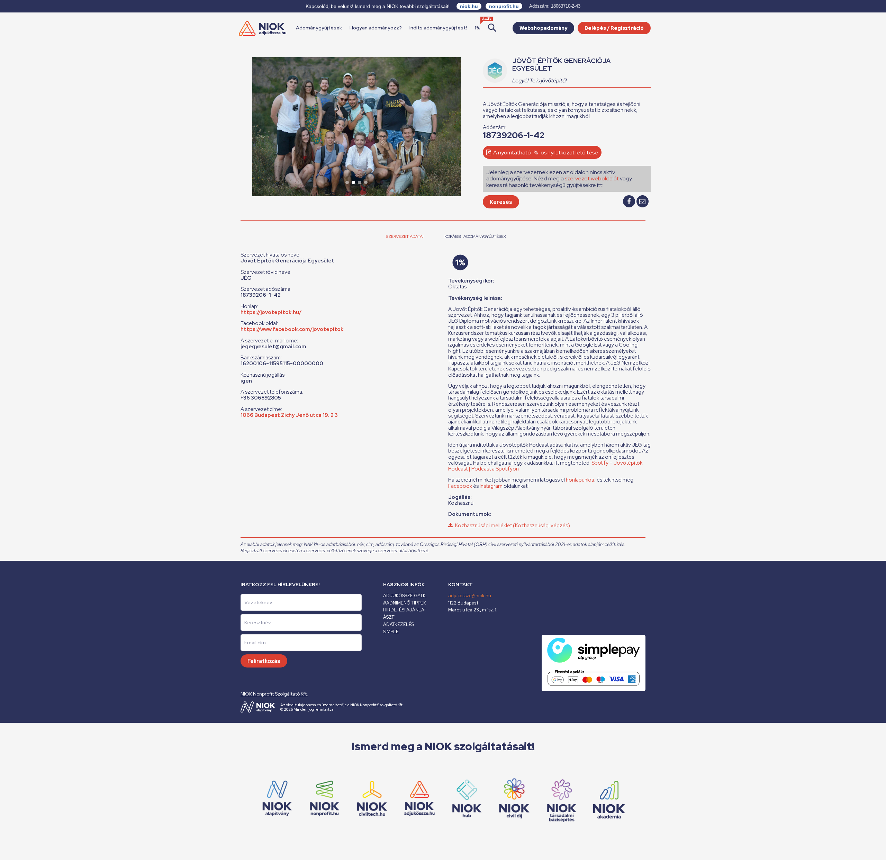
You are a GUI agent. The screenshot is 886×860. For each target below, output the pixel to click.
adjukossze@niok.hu (469, 596)
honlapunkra (580, 479)
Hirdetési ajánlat (404, 610)
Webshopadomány (543, 28)
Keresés (501, 202)
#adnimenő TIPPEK (404, 603)
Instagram (492, 486)
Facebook (460, 486)
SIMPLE (391, 632)
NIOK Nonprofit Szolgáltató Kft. (274, 694)
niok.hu (469, 6)
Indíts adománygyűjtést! (438, 28)
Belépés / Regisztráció (614, 28)
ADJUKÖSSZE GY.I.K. (405, 596)
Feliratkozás (263, 661)
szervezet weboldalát (592, 178)
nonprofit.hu (504, 6)
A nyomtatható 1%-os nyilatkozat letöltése (545, 152)
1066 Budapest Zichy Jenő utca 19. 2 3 (289, 415)
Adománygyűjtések (319, 28)
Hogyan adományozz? (376, 28)
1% (477, 28)
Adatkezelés (398, 624)
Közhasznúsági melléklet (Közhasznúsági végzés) (511, 525)
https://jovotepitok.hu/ (271, 312)
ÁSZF (389, 617)
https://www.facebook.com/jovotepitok (292, 329)
